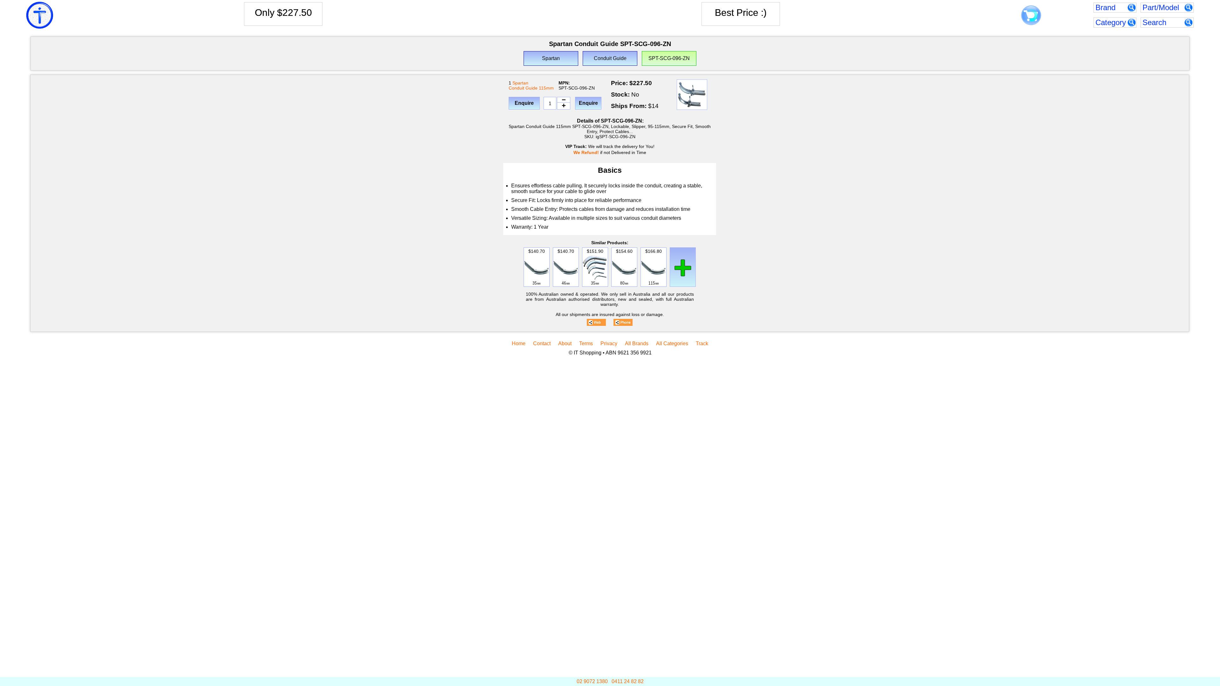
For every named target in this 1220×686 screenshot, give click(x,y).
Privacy (608, 343)
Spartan (520, 82)
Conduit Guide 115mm (531, 88)
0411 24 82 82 (628, 681)
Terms (586, 343)
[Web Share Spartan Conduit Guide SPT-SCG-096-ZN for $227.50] (596, 322)
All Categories (672, 343)
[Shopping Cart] (1031, 15)
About (565, 343)
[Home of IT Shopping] (39, 15)
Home (518, 343)
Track (702, 343)
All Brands (636, 343)
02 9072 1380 (592, 681)
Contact (542, 343)
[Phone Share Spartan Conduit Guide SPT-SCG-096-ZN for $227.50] (623, 322)
